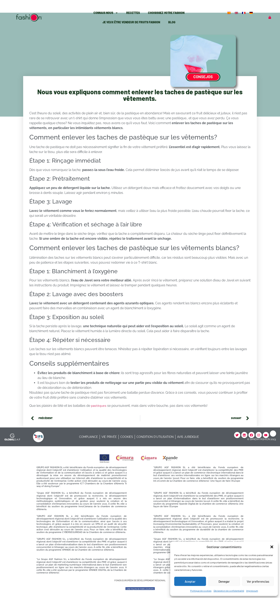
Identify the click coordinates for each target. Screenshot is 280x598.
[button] (272, 547)
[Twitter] (237, 435)
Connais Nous (103, 13)
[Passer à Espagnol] (229, 12)
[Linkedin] (244, 435)
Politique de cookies (201, 590)
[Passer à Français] (244, 12)
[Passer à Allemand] (251, 12)
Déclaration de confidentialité (229, 590)
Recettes (133, 13)
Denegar (224, 581)
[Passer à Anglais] (236, 12)
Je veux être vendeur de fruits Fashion (131, 22)
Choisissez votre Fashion (166, 13)
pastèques (98, 405)
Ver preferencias (258, 581)
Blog (171, 22)
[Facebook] (251, 435)
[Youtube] (266, 435)
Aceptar (190, 581)
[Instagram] (259, 435)
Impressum (252, 590)
